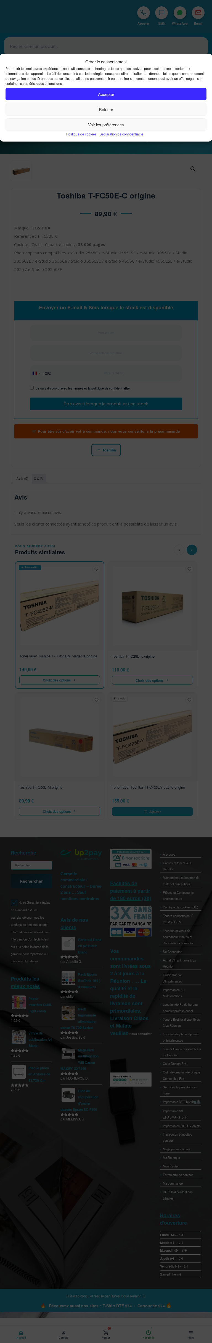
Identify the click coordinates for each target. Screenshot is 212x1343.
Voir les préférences (106, 124)
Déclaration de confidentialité (121, 134)
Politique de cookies (81, 134)
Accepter (106, 94)
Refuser (106, 109)
